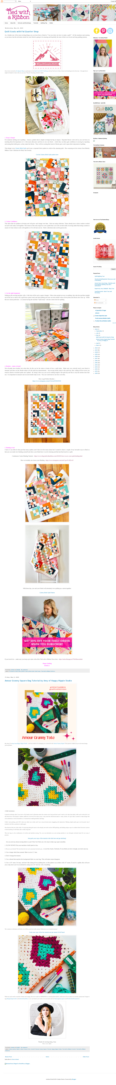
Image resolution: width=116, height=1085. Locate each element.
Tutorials (35, 23)
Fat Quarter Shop (20, 71)
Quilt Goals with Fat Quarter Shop (22, 31)
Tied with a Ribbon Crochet (69, 1049)
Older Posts (86, 1056)
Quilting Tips (44, 23)
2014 (96, 365)
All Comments (99, 303)
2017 (96, 358)
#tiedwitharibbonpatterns (73, 998)
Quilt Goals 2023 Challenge (41, 71)
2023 (96, 329)
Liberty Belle (21, 671)
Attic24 (97, 313)
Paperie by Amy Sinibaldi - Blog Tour (104, 288)
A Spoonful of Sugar (100, 310)
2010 (96, 373)
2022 (96, 348)
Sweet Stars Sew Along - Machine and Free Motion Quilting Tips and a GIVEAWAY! (105, 284)
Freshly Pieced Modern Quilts (103, 321)
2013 (96, 367)
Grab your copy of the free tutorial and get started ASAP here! (47, 932)
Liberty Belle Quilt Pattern (47, 592)
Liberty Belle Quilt (20, 148)
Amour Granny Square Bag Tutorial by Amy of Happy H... (105, 340)
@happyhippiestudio (12, 998)
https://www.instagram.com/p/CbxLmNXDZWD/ (47, 381)
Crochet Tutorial (35, 1049)
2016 (96, 360)
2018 (96, 356)
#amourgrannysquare (59, 998)
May (97, 335)
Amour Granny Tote (25, 1049)
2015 (96, 362)
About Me (12, 23)
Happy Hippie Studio (57, 1049)
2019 (96, 354)
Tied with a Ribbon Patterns (48, 671)
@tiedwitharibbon (23, 998)
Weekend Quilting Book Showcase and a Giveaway (105, 279)
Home (6, 23)
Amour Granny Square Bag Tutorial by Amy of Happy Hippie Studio (38, 680)
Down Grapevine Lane (101, 315)
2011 (96, 371)
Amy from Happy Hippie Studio (19, 743)
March (98, 345)
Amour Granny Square (59, 743)
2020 (96, 352)
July (97, 333)
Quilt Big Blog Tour (100, 276)
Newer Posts (8, 1056)
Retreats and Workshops (24, 23)
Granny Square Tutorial (45, 1049)
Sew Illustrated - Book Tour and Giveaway (103, 292)
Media (51, 23)
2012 (96, 369)
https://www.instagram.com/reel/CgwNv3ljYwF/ (60, 460)
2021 (96, 350)
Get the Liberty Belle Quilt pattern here (47, 154)
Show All (114, 322)
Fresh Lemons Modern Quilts (102, 318)
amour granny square (14, 1049)
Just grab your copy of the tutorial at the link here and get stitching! (47, 838)
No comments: (24, 669)
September (99, 331)
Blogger (74, 1079)
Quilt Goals (38, 671)
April (97, 343)
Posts (97, 300)
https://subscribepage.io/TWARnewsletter (71, 659)
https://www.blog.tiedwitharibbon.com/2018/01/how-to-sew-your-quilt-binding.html (58, 456)
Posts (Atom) (15, 1059)
